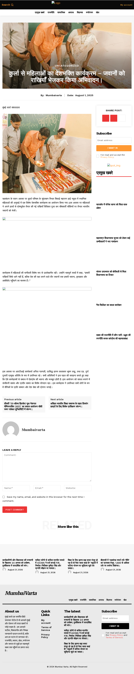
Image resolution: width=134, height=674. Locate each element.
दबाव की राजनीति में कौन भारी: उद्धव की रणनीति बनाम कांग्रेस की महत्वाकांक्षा (113, 336)
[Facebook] (105, 118)
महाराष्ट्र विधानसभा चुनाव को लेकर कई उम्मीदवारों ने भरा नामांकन (113, 239)
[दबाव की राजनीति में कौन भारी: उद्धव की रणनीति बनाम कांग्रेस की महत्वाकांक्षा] (114, 320)
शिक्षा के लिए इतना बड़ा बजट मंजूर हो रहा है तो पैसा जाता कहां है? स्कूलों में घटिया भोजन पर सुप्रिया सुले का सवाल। (83, 564)
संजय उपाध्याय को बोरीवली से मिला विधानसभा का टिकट (111, 273)
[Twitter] (113, 118)
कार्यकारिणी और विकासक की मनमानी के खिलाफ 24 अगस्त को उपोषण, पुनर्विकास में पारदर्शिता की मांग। (17, 563)
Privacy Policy (107, 157)
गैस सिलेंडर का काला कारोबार (108, 304)
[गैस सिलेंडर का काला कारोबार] (114, 290)
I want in (112, 148)
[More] (122, 118)
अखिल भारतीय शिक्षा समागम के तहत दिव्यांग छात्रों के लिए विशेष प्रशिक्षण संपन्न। (69, 405)
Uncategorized (67, 65)
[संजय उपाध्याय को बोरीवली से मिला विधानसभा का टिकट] (114, 257)
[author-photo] (4, 569)
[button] (8, 4)
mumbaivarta (54, 95)
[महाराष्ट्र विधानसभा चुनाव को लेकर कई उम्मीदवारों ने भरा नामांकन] (114, 223)
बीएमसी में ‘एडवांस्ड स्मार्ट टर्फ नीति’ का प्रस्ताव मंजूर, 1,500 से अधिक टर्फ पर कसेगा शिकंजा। (115, 563)
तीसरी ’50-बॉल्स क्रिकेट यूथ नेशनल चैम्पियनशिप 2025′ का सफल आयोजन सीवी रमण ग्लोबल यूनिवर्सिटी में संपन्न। (23, 406)
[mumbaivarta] (10, 429)
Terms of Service (114, 637)
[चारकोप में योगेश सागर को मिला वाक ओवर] (114, 190)
